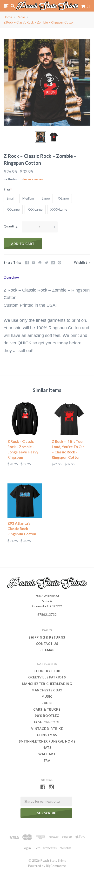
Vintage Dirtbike (47, 729)
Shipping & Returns (47, 637)
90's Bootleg (47, 716)
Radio (21, 17)
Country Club (47, 671)
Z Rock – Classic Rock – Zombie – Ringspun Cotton (39, 22)
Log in (27, 848)
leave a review (33, 179)
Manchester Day (47, 690)
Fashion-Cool (47, 722)
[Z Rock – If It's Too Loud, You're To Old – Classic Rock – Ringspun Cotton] (69, 419)
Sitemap (47, 650)
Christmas (47, 735)
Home (8, 17)
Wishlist (81, 262)
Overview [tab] (11, 277)
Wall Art (46, 754)
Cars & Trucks (46, 709)
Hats (47, 748)
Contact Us (47, 644)
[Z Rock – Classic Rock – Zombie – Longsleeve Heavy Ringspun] (24, 419)
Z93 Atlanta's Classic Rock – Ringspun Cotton (21, 528)
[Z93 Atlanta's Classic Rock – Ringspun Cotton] (24, 500)
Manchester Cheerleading (47, 684)
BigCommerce (56, 866)
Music (47, 696)
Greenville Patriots (47, 677)
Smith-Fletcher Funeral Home (47, 741)
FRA (47, 760)
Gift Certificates (45, 848)
